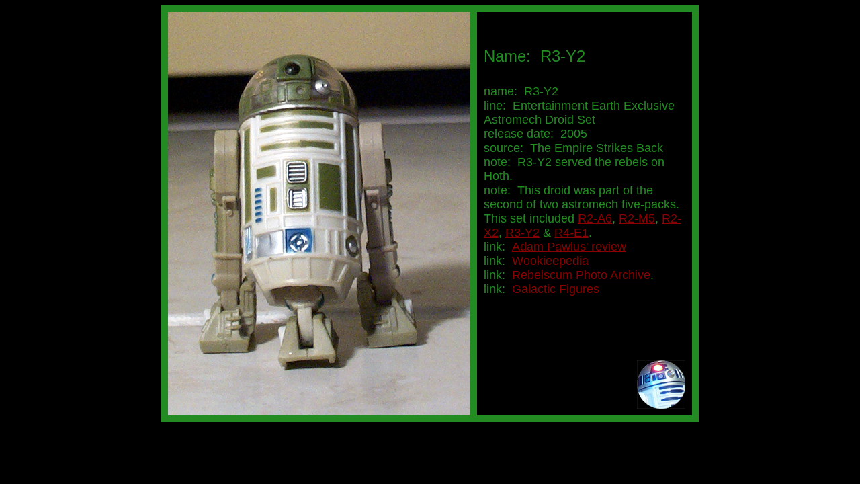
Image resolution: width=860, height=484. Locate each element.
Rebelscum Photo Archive (581, 275)
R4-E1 (571, 232)
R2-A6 (595, 218)
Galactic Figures (555, 289)
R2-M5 (637, 218)
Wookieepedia (550, 261)
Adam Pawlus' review (569, 246)
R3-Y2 (522, 232)
